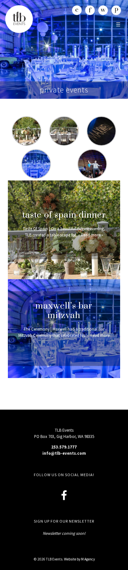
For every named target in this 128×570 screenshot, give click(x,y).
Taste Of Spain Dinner (64, 215)
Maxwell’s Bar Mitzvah (64, 311)
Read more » (92, 234)
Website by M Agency (79, 559)
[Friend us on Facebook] (64, 495)
